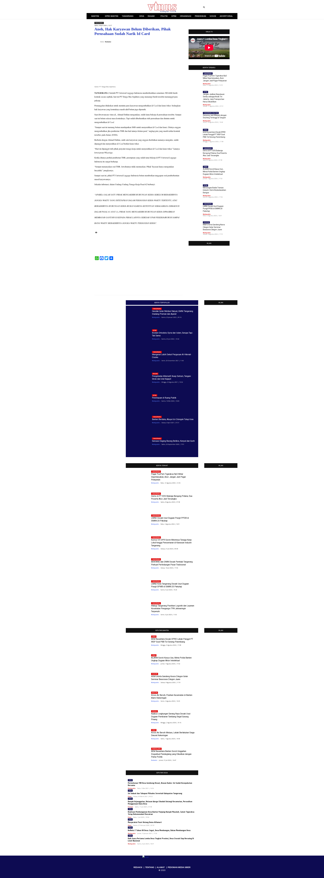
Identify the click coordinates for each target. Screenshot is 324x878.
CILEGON (206, 222)
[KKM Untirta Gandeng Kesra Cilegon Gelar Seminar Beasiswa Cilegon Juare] (195, 227)
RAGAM (155, 374)
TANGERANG (99, 23)
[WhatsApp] (168, 39)
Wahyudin (207, 84)
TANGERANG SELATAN (211, 113)
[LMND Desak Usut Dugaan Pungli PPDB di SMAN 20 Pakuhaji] (195, 208)
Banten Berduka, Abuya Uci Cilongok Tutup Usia (172, 419)
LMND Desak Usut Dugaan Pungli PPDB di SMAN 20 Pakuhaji (213, 208)
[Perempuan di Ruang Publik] (137, 402)
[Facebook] (107, 7)
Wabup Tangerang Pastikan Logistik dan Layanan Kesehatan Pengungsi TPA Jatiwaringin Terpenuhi (172, 608)
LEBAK (205, 130)
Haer (129, 796)
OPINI (205, 92)
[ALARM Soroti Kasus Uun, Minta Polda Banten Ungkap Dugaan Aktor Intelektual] (172, 276)
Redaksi (154, 760)
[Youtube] (118, 7)
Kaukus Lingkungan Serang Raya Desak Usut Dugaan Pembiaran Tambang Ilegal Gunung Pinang (170, 717)
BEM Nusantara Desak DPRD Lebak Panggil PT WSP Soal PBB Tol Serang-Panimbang (214, 134)
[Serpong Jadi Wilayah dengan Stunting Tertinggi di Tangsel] (195, 117)
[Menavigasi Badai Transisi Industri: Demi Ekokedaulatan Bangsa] (195, 190)
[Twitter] (114, 7)
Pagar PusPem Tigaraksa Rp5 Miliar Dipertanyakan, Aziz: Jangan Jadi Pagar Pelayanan (215, 78)
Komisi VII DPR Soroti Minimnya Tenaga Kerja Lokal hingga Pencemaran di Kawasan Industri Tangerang (171, 543)
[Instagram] (111, 7)
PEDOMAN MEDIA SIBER (179, 867)
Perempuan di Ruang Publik (164, 398)
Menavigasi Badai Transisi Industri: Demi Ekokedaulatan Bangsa (214, 190)
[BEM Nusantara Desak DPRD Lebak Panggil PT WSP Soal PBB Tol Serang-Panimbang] (195, 134)
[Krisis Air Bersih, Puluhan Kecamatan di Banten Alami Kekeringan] (137, 698)
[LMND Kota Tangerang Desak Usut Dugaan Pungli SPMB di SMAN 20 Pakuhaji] (137, 588)
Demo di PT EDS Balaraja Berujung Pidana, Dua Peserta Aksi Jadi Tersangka (215, 153)
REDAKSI (138, 867)
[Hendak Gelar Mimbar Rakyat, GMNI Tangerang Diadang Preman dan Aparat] (137, 315)
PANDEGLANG (156, 749)
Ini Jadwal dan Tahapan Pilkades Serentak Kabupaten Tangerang (155, 793)
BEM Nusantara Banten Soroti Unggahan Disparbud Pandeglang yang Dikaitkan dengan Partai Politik (171, 754)
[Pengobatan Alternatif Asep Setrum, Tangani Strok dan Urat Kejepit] (137, 380)
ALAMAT (161, 867)
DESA (130, 780)
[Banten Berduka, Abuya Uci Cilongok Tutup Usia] (137, 423)
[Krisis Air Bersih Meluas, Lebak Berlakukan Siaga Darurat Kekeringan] (137, 735)
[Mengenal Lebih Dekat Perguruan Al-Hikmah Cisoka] (137, 358)
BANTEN (154, 693)
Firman (130, 807)
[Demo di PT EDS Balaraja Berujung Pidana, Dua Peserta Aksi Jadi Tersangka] (105, 276)
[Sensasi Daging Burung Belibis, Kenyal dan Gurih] (137, 445)
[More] (180, 39)
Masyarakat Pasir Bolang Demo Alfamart (145, 822)
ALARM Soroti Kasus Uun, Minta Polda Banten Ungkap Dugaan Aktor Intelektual (214, 171)
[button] (219, 7)
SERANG (154, 711)
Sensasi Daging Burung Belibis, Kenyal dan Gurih (173, 441)
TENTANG (149, 867)
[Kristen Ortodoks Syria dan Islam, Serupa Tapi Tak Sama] (137, 337)
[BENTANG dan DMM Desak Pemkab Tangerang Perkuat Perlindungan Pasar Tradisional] (137, 566)
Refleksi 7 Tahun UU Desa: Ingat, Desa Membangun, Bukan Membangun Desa (159, 830)
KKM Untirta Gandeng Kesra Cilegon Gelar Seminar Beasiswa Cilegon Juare (214, 227)
